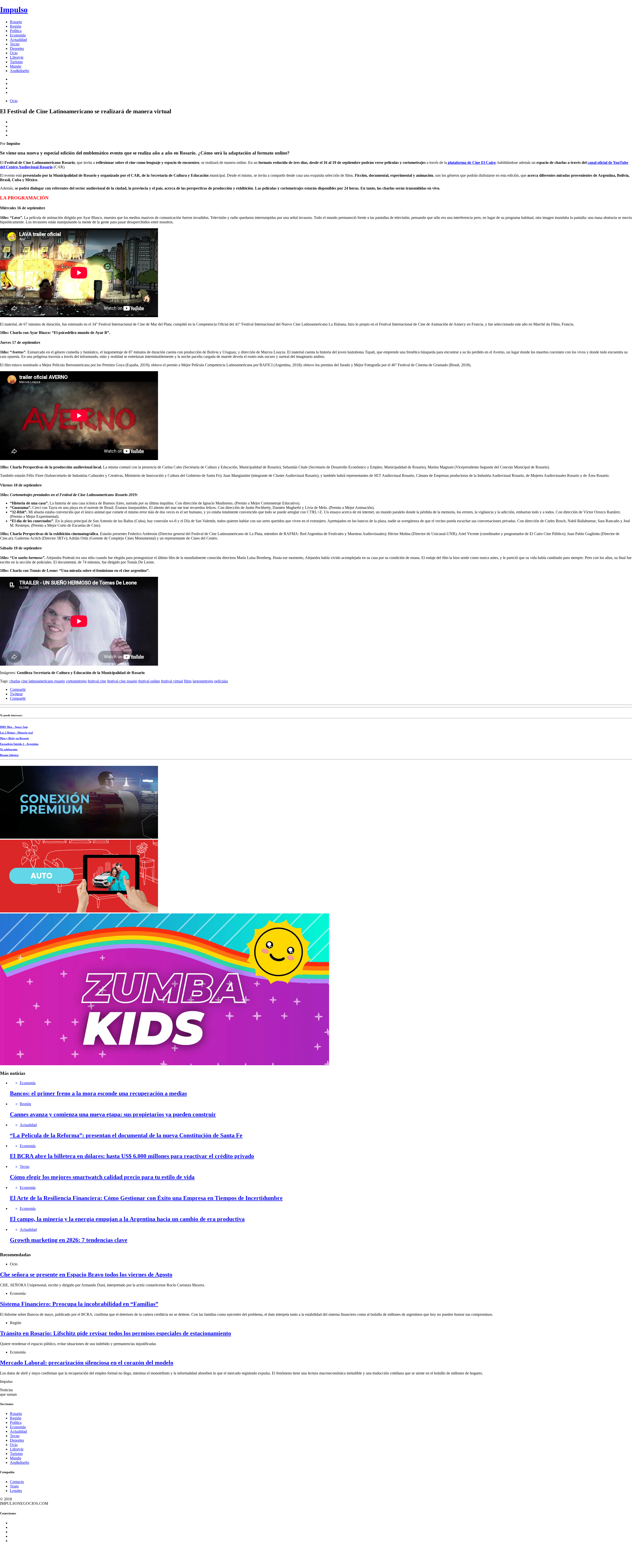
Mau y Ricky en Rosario (14, 738)
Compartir (18, 689)
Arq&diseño (19, 71)
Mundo (15, 66)
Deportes (17, 48)
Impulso (14, 9)
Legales (16, 1491)
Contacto (17, 1482)
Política (15, 31)
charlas (14, 681)
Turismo (16, 62)
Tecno (15, 44)
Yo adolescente (9, 749)
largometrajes (203, 681)
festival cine (97, 681)
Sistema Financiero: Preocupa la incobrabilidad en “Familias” (79, 1304)
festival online (149, 681)
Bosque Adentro (9, 755)
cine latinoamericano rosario (43, 681)
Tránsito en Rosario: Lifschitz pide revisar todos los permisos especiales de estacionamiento (115, 1333)
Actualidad (18, 40)
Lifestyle (16, 57)
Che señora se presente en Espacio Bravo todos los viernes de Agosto (86, 1274)
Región (15, 26)
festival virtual (172, 681)
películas (221, 681)
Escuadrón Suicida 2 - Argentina (19, 743)
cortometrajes (76, 681)
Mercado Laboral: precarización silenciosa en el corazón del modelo (86, 1362)
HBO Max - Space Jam (14, 726)
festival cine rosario (122, 681)
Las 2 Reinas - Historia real (16, 732)
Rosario (16, 22)
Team (14, 1486)
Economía (18, 35)
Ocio (14, 53)
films (188, 681)
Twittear (16, 694)
